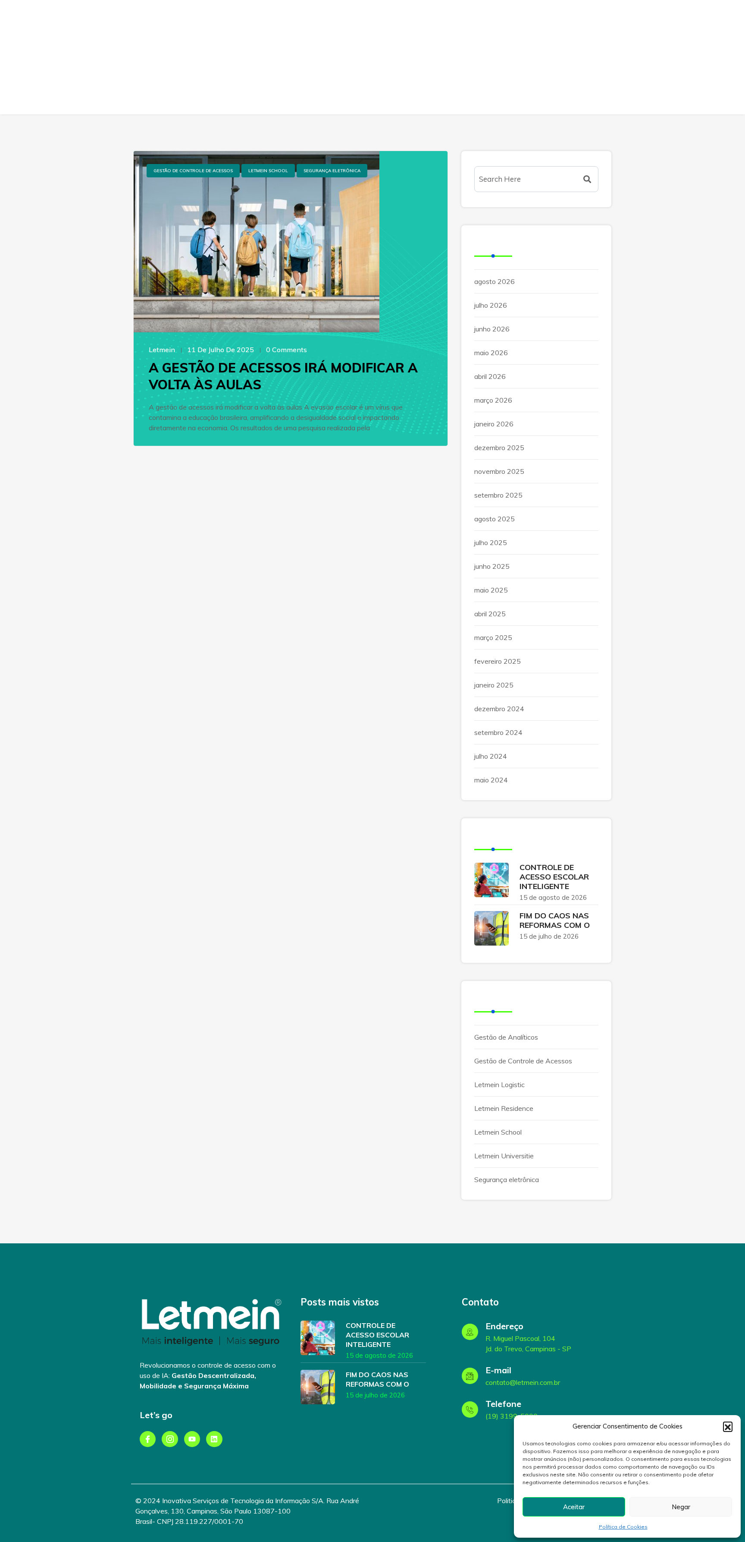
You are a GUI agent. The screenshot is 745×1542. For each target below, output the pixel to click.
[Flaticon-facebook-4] (148, 1439)
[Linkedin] (214, 1439)
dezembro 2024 (499, 708)
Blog (537, 57)
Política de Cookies (623, 1526)
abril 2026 (490, 376)
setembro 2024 (498, 732)
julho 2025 (490, 542)
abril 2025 (490, 613)
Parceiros (501, 57)
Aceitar (574, 1507)
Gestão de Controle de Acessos (193, 170)
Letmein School (268, 170)
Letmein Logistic (499, 1084)
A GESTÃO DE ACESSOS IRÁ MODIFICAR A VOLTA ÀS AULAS (283, 376)
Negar (681, 1507)
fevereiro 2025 (497, 661)
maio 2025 (491, 590)
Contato (570, 57)
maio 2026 (491, 352)
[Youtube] (192, 1439)
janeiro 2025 (493, 685)
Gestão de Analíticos (506, 1037)
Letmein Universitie (504, 1155)
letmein (162, 349)
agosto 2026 (494, 281)
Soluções (398, 57)
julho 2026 (490, 305)
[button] (727, 1426)
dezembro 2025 (499, 447)
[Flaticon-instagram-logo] (170, 1439)
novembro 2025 (499, 471)
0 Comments (286, 349)
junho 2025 (492, 566)
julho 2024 (490, 756)
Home (361, 57)
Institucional (452, 57)
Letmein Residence (503, 1108)
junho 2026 (492, 329)
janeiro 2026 (493, 423)
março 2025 (493, 637)
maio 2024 (491, 780)
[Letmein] (68, 69)
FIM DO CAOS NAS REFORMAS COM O (555, 920)
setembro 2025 (498, 495)
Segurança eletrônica (332, 170)
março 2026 (493, 400)
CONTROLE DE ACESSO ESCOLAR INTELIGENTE (554, 876)
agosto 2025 (494, 518)
